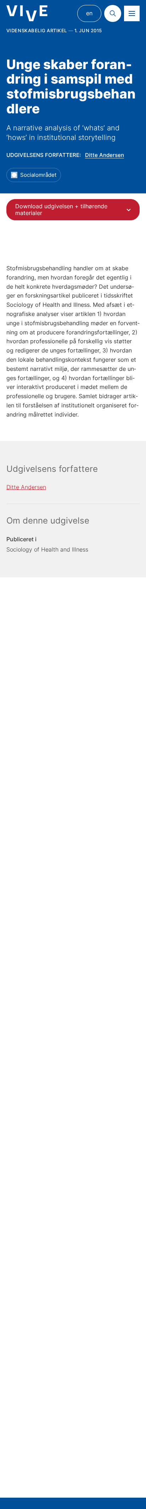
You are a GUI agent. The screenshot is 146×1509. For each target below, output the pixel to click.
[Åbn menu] (132, 13)
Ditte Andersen (104, 155)
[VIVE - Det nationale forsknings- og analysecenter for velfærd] (26, 13)
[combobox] (73, 209)
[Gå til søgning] (112, 13)
